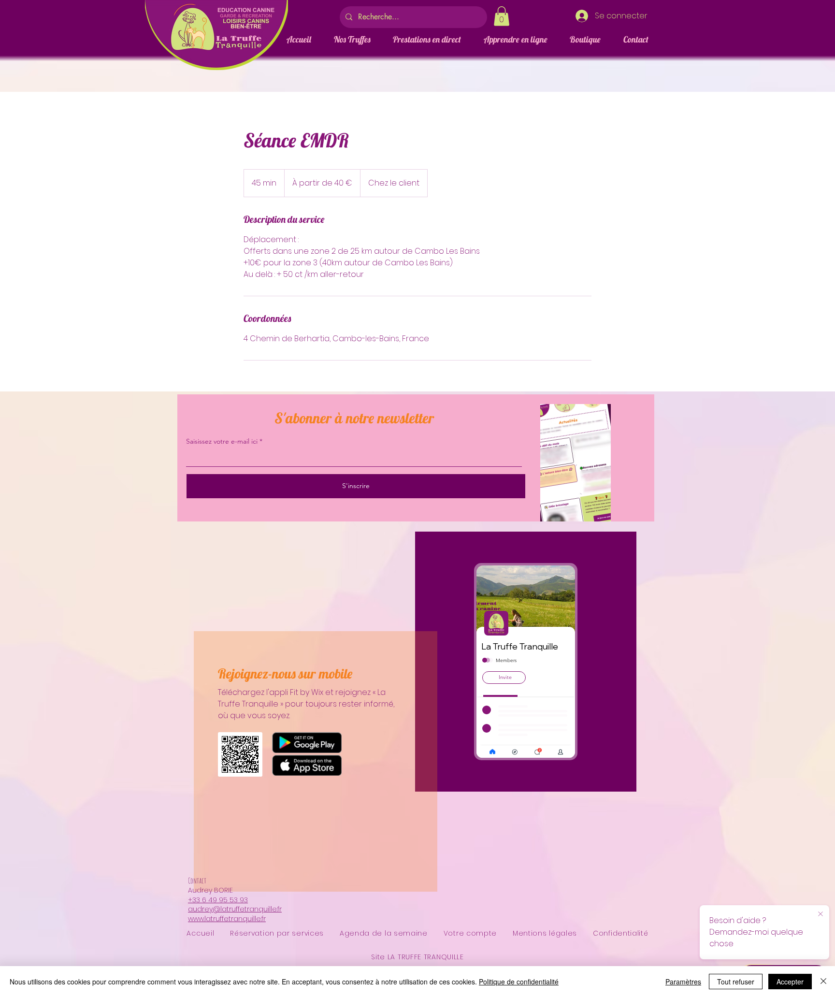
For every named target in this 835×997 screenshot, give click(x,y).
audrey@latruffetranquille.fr (235, 909)
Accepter (790, 981)
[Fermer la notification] (820, 914)
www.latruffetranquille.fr (227, 919)
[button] (501, 16)
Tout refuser (735, 981)
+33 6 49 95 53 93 (218, 900)
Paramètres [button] (683, 981)
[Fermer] (823, 981)
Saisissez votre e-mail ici (222, 441)
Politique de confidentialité (519, 981)
